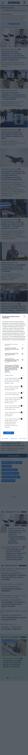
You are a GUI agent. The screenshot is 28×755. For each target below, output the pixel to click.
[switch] (22, 348)
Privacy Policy (22, 438)
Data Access (14, 438)
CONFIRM (8, 432)
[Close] (24, 316)
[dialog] (14, 377)
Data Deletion (5, 438)
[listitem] (14, 345)
